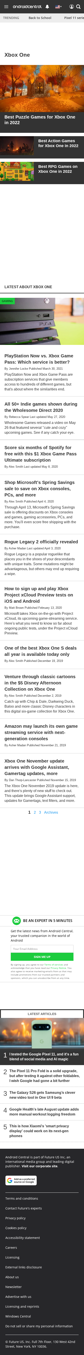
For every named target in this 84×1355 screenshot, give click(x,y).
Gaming (7, 301)
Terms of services (54, 964)
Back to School (40, 18)
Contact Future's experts (23, 1208)
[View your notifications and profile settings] (47, 6)
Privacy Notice (58, 967)
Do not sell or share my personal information (39, 1326)
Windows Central (18, 1316)
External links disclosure (23, 1267)
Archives (51, 812)
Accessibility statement (22, 1238)
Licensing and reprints (22, 1306)
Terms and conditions (21, 1198)
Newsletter (13, 1287)
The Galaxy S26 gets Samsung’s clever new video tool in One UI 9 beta (42, 1095)
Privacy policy (15, 1218)
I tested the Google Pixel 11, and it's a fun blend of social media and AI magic (44, 1056)
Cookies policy (15, 1228)
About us (12, 1277)
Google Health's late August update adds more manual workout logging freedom (44, 1111)
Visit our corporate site (39, 1166)
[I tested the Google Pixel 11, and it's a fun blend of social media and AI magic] (42, 1041)
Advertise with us (18, 1297)
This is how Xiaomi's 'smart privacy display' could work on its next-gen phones (39, 1131)
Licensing (12, 1257)
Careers (11, 1247)
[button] (78, 6)
